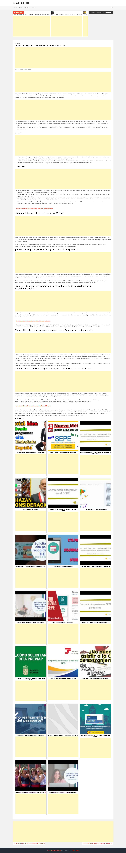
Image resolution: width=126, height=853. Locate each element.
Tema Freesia (75, 850)
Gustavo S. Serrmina (19, 69)
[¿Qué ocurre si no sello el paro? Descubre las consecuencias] (46, 12)
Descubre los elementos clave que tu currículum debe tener (30, 843)
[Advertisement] (46, 26)
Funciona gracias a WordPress (54, 850)
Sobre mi (34, 7)
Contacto (26, 7)
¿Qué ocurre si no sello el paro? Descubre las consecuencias (46, 14)
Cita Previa (17, 43)
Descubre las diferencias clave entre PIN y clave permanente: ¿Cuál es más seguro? (82, 14)
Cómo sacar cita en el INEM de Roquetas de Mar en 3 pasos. (96, 843)
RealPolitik (21, 3)
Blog (20, 7)
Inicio (15, 7)
